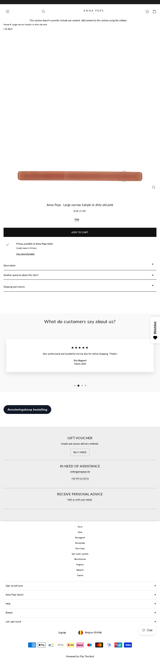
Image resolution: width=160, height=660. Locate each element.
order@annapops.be (80, 471)
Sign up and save (14, 585)
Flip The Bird (87, 656)
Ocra (80, 526)
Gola (80, 532)
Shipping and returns (14, 286)
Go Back (8, 29)
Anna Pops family (15, 594)
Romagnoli (80, 537)
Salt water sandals (80, 554)
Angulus (80, 564)
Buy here (80, 452)
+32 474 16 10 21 (80, 478)
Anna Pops (54, 205)
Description (9, 265)
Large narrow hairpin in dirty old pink (29, 24)
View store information (25, 254)
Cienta (80, 575)
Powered (71, 656)
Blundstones (80, 559)
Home (6, 24)
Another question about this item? (21, 275)
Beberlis (80, 570)
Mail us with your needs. (80, 499)
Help (8, 603)
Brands (9, 612)
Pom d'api (80, 548)
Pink (77, 219)
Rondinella (80, 543)
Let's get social (13, 621)
